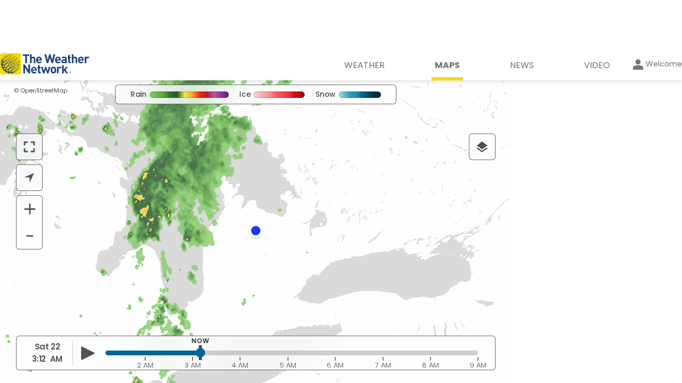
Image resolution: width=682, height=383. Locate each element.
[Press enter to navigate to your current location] (29, 177)
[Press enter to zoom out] (30, 235)
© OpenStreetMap (40, 90)
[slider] (200, 352)
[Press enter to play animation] (88, 353)
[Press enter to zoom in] (30, 209)
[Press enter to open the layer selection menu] (482, 147)
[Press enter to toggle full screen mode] (29, 147)
